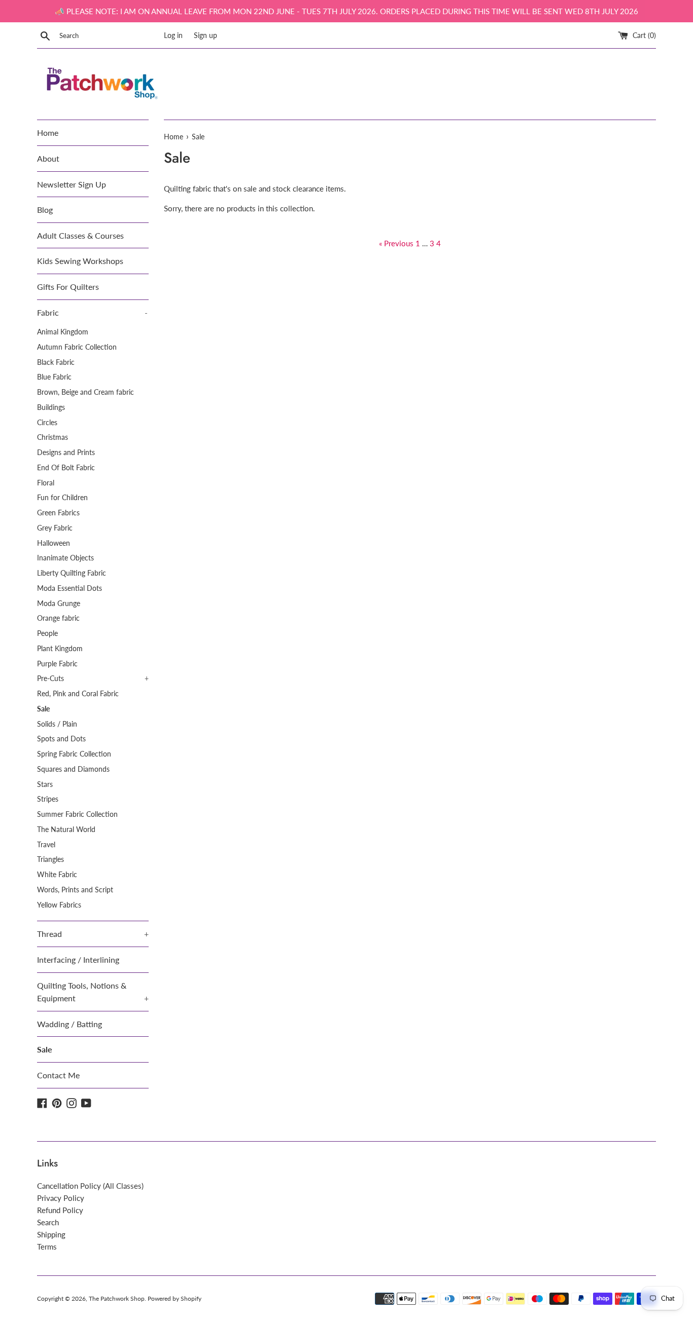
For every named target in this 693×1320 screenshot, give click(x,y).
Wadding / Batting (69, 1024)
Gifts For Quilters (68, 286)
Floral (45, 483)
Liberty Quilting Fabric (71, 573)
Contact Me (58, 1075)
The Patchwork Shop (117, 1298)
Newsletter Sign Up (71, 184)
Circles (47, 423)
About (48, 158)
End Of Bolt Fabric (66, 468)
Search (48, 1222)
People (47, 633)
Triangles (50, 859)
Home (47, 132)
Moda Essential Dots (69, 588)
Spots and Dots (61, 739)
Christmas (52, 437)
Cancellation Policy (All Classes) (90, 1185)
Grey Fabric (55, 528)
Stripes (47, 799)
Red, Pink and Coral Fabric (78, 694)
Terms (47, 1246)
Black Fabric (56, 362)
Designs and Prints (66, 452)
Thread (93, 933)
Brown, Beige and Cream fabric (85, 392)
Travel (46, 845)
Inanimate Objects (65, 558)
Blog (45, 209)
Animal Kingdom (62, 332)
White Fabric (57, 875)
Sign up (205, 35)
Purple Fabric (57, 664)
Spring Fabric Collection (74, 754)
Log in (173, 35)
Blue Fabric (54, 377)
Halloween (53, 543)
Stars (45, 784)
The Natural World (66, 829)
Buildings (51, 407)
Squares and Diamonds (73, 769)
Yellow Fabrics (59, 905)
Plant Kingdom (60, 649)
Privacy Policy (60, 1197)
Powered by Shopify (174, 1298)
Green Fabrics (58, 513)
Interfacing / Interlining (78, 959)
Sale (43, 709)
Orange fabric (58, 618)
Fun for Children (62, 498)
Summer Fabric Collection (77, 814)
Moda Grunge (58, 603)
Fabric (92, 312)
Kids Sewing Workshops (80, 261)
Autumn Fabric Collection (77, 347)
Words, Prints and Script (75, 890)
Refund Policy (60, 1210)
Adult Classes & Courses (80, 235)
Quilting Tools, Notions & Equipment (93, 991)
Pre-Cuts (93, 678)
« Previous (396, 243)
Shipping (51, 1234)
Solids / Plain (57, 724)
